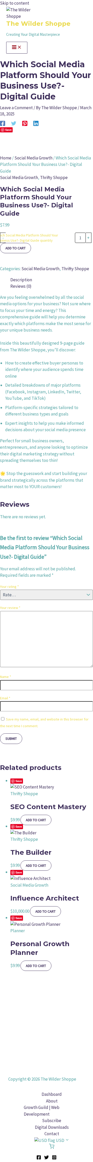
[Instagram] (54, 1158)
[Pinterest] (24, 123)
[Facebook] (2, 123)
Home (5, 158)
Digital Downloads (52, 1127)
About (52, 1101)
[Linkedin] (35, 123)
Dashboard (52, 1094)
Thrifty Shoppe (54, 177)
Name (5, 676)
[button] (51, 1140)
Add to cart (15, 248)
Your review (10, 607)
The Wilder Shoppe (38, 23)
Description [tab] (21, 280)
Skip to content (14, 3)
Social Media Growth (33, 158)
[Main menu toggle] (16, 48)
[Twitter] (13, 123)
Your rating (9, 586)
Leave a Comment (16, 108)
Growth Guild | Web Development (41, 1111)
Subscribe (51, 1120)
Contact (51, 1133)
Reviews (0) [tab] (21, 286)
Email (5, 698)
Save (19, 781)
